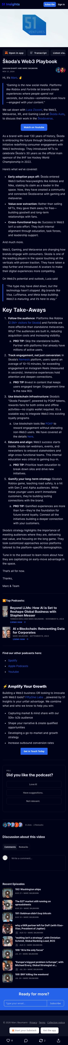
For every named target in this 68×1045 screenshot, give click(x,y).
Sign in (61, 4)
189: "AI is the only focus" (29, 950)
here (30, 436)
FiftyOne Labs (34, 697)
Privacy (33, 1022)
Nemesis (24, 359)
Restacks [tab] (23, 847)
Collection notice (56, 1022)
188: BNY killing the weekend (32, 974)
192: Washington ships (28, 889)
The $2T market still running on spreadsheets (33, 903)
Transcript (40, 52)
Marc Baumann (29, 68)
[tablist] (16, 847)
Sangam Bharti (10, 68)
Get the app (49, 1030)
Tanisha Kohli (17, 619)
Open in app (16, 52)
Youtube (13, 671)
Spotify (12, 660)
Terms (42, 1022)
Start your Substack (26, 1030)
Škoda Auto (56, 114)
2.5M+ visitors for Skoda (24, 322)
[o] (7, 892)
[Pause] (3, 44)
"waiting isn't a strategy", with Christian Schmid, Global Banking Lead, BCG (37, 939)
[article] (34, 893)
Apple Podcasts (18, 666)
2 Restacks (38, 824)
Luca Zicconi (34, 109)
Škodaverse (45, 118)
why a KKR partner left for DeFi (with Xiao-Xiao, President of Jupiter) (39, 927)
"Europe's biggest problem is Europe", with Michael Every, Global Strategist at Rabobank (39, 964)
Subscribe (50, 4)
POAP (49, 423)
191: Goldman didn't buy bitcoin (33, 913)
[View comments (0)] (26, 1040)
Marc (14, 77)
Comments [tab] (10, 847)
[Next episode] (10, 44)
